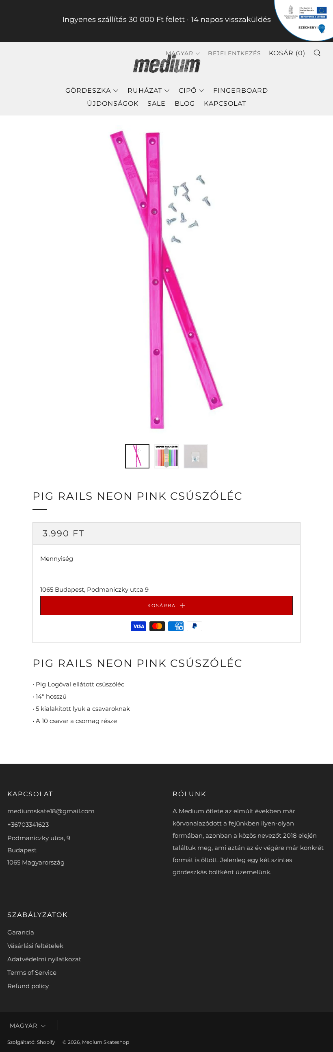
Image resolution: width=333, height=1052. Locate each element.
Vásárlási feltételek (35, 946)
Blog (185, 103)
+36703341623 (28, 824)
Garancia (20, 932)
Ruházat (145, 90)
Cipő (188, 90)
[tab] (137, 456)
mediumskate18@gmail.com (51, 811)
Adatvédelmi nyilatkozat (44, 959)
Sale (156, 103)
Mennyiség (56, 558)
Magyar (23, 1025)
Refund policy (28, 986)
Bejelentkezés (234, 53)
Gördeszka (88, 90)
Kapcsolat (225, 103)
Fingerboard (240, 90)
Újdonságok (112, 103)
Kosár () (287, 53)
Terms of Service (31, 972)
